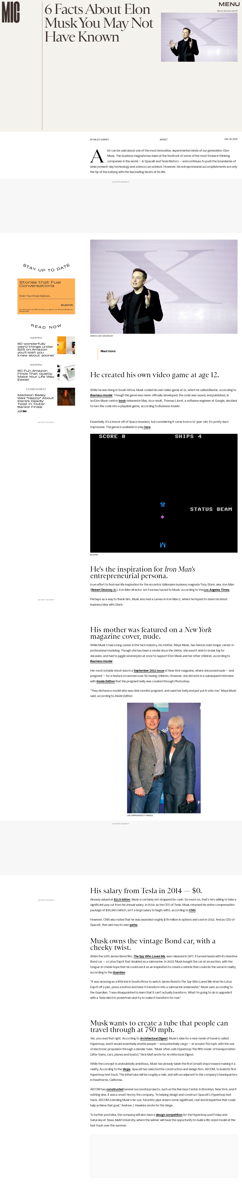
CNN (192, 910)
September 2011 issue (149, 670)
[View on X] (164, 1156)
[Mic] (11, 12)
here (147, 427)
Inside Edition (105, 681)
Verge (126, 1069)
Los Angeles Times (216, 589)
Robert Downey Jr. (103, 589)
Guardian (119, 972)
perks (133, 925)
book (122, 400)
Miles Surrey (101, 139)
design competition (169, 1114)
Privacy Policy (24, 311)
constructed (114, 1089)
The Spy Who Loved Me (149, 956)
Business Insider (101, 395)
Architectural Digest (154, 1038)
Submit (67, 304)
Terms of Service (63, 309)
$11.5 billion (122, 899)
